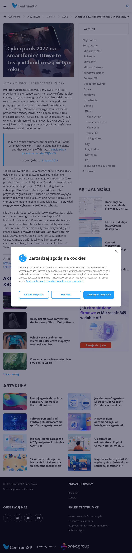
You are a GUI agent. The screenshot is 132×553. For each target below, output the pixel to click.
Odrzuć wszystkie (34, 294)
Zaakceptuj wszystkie (99, 294)
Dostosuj (66, 294)
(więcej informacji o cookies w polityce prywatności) (54, 281)
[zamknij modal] (116, 251)
